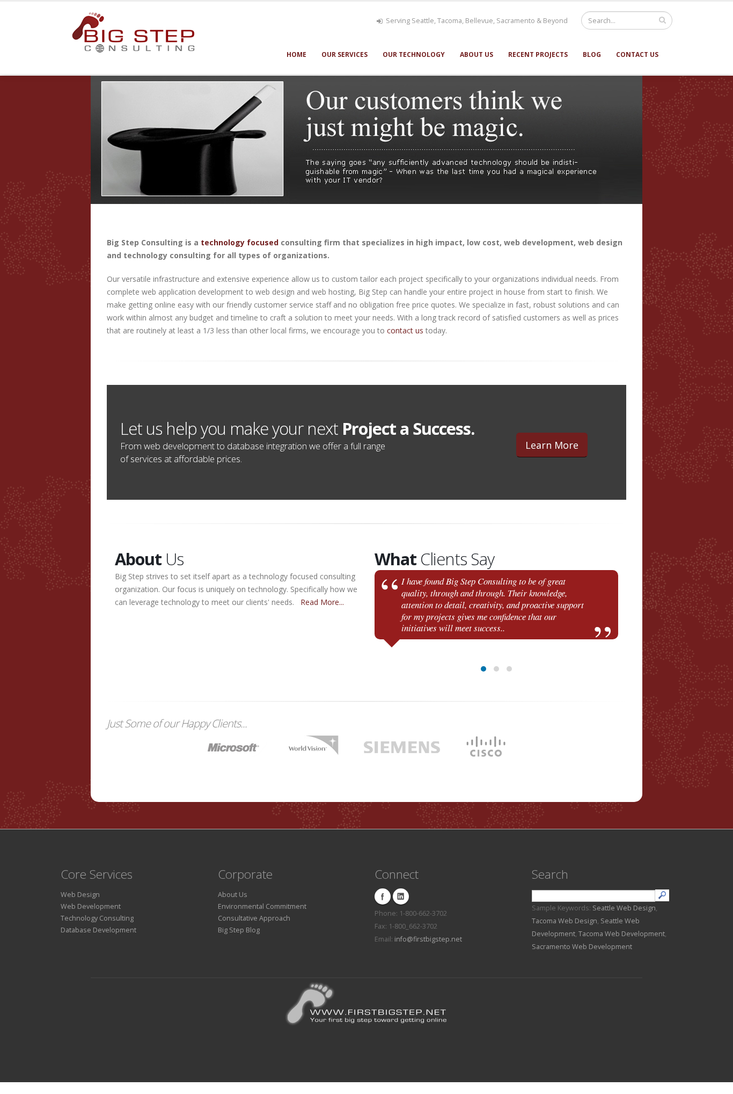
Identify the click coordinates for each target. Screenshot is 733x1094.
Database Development (98, 930)
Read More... (322, 602)
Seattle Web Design (624, 908)
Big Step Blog (239, 930)
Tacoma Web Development (621, 933)
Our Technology (414, 54)
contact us (405, 330)
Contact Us (637, 54)
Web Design (80, 894)
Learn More (551, 445)
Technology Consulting (97, 918)
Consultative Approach (254, 918)
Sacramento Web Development (582, 946)
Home (296, 54)
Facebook (383, 896)
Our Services (344, 54)
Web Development (91, 906)
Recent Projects (538, 54)
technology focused (239, 242)
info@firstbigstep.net (428, 939)
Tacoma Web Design (564, 920)
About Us (476, 54)
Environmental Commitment (262, 906)
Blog (592, 54)
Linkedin (401, 896)
